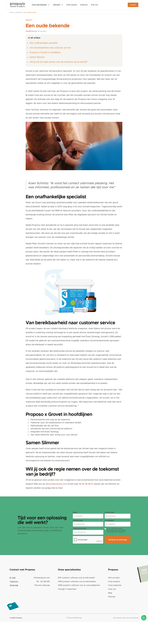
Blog (110, 593)
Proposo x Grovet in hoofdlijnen (45, 52)
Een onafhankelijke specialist (44, 43)
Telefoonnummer (79, 528)
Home (11, 12)
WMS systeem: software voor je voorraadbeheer (79, 585)
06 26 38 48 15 (86, 484)
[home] (17, 4)
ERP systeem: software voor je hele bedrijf (76, 578)
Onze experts (114, 582)
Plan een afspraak (42, 585)
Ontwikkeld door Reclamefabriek (125, 618)
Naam (75, 512)
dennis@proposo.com (56, 484)
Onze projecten (115, 585)
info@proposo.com (42, 578)
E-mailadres (109, 520)
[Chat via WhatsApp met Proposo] (143, 617)
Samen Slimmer (37, 57)
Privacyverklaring (74, 618)
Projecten (18, 12)
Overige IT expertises (67, 589)
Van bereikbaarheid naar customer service (50, 48)
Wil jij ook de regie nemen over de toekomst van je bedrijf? (58, 62)
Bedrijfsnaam (78, 520)
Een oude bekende (30, 12)
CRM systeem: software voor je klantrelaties (77, 582)
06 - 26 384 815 (43, 582)
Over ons (112, 589)
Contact (133, 5)
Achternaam (110, 512)
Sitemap (111, 597)
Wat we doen (114, 578)
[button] (40, 5)
